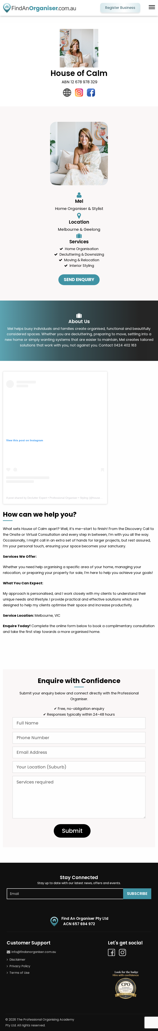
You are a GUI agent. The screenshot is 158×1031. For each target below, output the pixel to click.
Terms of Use (19, 972)
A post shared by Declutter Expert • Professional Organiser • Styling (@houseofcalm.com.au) (62, 497)
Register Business (120, 7)
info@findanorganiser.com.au (34, 952)
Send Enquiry (79, 280)
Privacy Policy (19, 966)
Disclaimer (17, 959)
